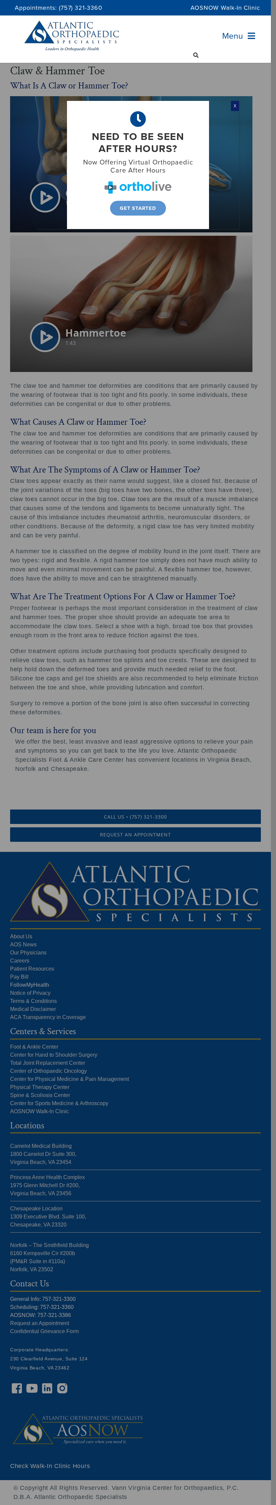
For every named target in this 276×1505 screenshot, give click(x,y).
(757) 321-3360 (80, 7)
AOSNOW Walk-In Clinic (225, 7)
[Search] (196, 55)
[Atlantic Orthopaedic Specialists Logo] (72, 23)
